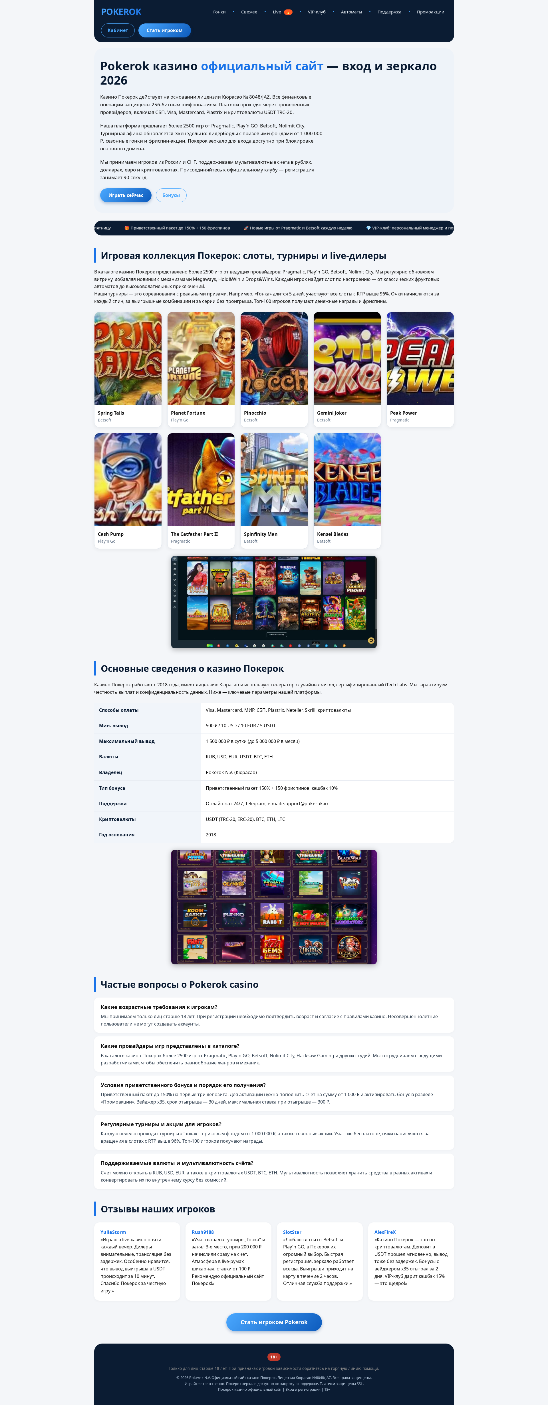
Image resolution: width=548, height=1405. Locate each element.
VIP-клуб (317, 12)
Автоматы (351, 12)
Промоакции (430, 12)
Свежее (249, 12)
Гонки (219, 12)
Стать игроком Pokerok (274, 1322)
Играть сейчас (125, 195)
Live (281, 12)
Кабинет (118, 30)
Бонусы (171, 195)
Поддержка (390, 12)
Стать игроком (165, 30)
